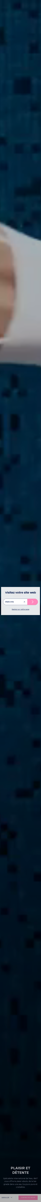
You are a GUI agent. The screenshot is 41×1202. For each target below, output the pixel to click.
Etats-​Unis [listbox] (9, 602)
